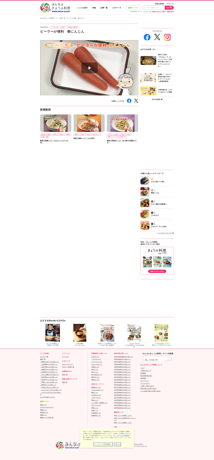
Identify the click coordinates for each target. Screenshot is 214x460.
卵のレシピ (94, 369)
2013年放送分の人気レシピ (122, 377)
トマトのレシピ (96, 359)
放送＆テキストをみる (157, 271)
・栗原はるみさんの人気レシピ (49, 362)
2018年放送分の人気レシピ (122, 390)
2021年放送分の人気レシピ (122, 397)
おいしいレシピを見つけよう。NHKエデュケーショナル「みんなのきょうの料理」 (55, 8)
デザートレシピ (96, 405)
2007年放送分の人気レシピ (122, 362)
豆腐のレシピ (95, 367)
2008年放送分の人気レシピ (122, 364)
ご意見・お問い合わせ (147, 386)
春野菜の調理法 (73, 27)
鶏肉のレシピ (95, 377)
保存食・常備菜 (46, 134)
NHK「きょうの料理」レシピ (123, 415)
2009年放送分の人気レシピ (122, 367)
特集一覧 (64, 382)
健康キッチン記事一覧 (47, 417)
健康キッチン (133, 8)
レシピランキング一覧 (166, 233)
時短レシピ (94, 400)
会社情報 (143, 378)
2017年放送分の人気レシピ (122, 387)
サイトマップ (144, 381)
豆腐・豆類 (44, 137)
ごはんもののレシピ (97, 390)
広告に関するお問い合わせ (148, 388)
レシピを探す (82, 8)
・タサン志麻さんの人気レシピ (49, 374)
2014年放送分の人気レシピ (122, 379)
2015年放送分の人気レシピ (122, 382)
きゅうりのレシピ (96, 364)
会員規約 (143, 373)
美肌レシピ (43, 410)
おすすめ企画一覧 (157, 99)
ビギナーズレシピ (67, 364)
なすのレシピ (95, 356)
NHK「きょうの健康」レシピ (123, 422)
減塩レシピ (43, 405)
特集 (94, 8)
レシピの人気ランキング (47, 397)
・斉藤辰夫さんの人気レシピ (49, 369)
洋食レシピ (94, 410)
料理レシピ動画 (58, 134)
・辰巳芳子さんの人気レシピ (49, 379)
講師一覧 (42, 359)
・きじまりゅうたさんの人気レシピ (51, 390)
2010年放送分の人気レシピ (122, 369)
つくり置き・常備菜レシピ (99, 403)
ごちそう (145, 11)
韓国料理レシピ (96, 415)
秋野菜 (68, 134)
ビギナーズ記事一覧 (68, 367)
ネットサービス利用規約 (122, 435)
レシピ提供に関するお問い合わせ (150, 391)
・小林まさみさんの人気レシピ (49, 387)
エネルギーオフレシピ (47, 407)
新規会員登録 (159, 4)
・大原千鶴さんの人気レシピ (49, 367)
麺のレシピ (94, 392)
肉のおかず (96, 134)
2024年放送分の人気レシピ (122, 405)
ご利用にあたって (145, 370)
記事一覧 (104, 8)
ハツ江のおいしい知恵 (57, 27)
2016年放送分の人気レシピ (122, 385)
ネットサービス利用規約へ (103, 444)
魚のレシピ (94, 372)
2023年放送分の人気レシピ (122, 403)
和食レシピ (94, 408)
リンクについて (145, 383)
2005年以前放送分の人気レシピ (123, 356)
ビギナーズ (116, 8)
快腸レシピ (43, 415)
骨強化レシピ (44, 412)
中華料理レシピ (96, 413)
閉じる (117, 444)
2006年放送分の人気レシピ (122, 359)
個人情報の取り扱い (146, 375)
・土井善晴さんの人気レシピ (49, 364)
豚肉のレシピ (95, 379)
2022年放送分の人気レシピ (122, 400)
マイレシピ (170, 4)
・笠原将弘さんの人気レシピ (49, 372)
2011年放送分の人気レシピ (122, 372)
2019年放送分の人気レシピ (122, 392)
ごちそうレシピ (96, 397)
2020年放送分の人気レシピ (122, 395)
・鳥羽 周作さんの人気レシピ (49, 377)
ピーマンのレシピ (96, 362)
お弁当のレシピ (96, 395)
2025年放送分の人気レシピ (122, 408)
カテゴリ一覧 (44, 356)
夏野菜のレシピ (96, 387)
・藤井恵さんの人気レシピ (48, 385)
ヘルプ (142, 368)
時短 (88, 134)
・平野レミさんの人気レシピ (49, 382)
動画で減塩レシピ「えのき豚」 (84, 138)
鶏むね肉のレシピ (96, 374)
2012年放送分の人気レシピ (122, 374)
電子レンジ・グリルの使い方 (117, 137)
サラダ (110, 134)
